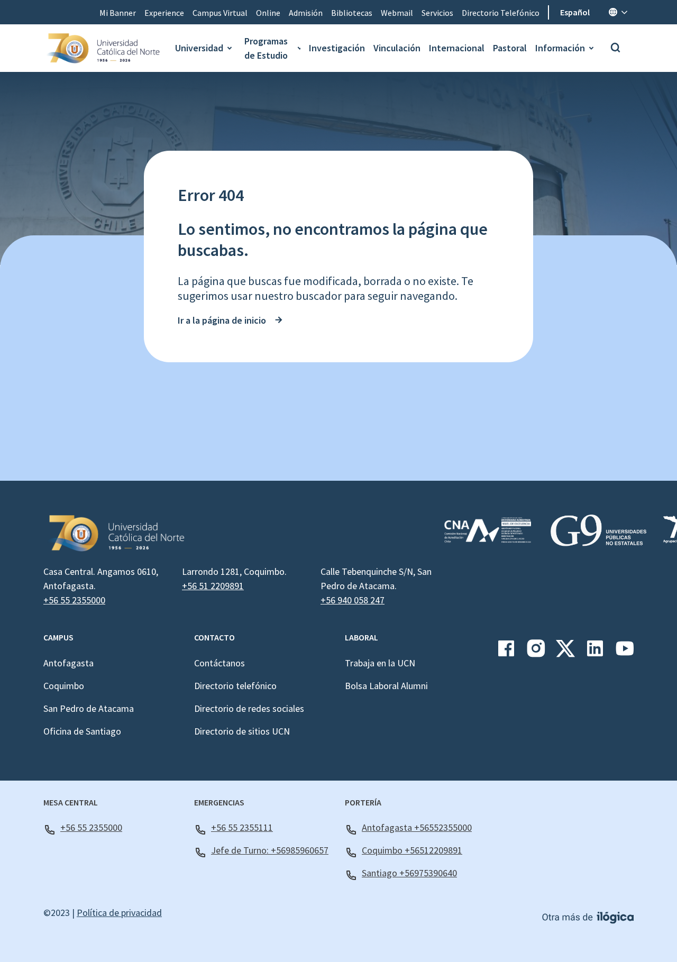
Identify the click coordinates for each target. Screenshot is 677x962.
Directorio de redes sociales (249, 708)
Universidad (199, 48)
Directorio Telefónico (500, 12)
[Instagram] (535, 652)
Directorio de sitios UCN (242, 731)
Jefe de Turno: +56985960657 (269, 850)
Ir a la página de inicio (222, 320)
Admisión (306, 12)
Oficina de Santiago (82, 731)
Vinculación (396, 48)
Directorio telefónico (235, 686)
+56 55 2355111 (242, 827)
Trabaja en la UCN (380, 663)
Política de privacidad (119, 912)
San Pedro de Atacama (88, 708)
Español (575, 12)
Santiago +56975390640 (409, 873)
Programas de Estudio (266, 48)
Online (268, 12)
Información (560, 48)
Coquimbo (63, 686)
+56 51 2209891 (213, 586)
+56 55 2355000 (74, 600)
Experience (164, 12)
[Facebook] (506, 652)
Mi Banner (117, 12)
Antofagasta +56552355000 (417, 827)
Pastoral (510, 48)
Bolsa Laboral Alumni (386, 686)
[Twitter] (565, 652)
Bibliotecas (351, 12)
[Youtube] (624, 652)
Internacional (456, 48)
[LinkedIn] (595, 652)
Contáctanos (219, 663)
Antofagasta (68, 663)
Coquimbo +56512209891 (412, 850)
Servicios (437, 12)
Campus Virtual (220, 12)
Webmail (397, 12)
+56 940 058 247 (353, 600)
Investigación (337, 48)
